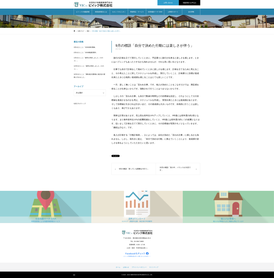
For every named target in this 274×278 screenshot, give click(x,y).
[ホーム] (74, 31)
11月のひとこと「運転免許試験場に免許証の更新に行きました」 (89, 75)
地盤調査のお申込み (189, 3)
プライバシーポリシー (139, 267)
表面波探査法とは (101, 12)
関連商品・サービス (137, 12)
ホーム (118, 267)
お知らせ (126, 267)
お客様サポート (173, 12)
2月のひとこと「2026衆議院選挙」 (86, 52)
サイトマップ (153, 267)
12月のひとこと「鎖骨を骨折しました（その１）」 (89, 67)
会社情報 (191, 12)
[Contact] (74, 275)
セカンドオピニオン (119, 12)
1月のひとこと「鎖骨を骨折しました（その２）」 (88, 59)
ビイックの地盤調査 (83, 12)
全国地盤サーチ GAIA (155, 12)
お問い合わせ (168, 3)
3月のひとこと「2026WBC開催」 (85, 47)
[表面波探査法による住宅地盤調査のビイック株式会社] (93, 4)
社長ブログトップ (80, 103)
